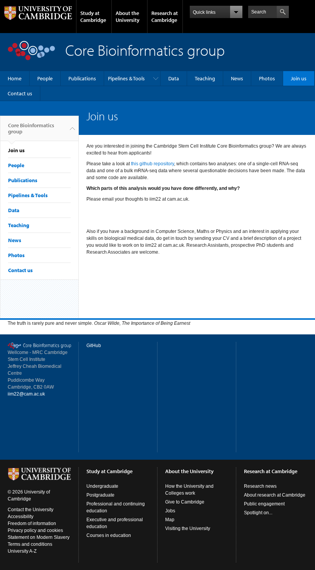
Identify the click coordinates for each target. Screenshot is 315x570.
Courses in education (108, 535)
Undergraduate (102, 486)
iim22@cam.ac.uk (26, 394)
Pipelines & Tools (126, 78)
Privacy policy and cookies (35, 530)
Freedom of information (32, 523)
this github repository (152, 163)
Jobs (170, 510)
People (45, 78)
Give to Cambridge (184, 502)
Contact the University (30, 509)
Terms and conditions (30, 544)
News (237, 78)
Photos (267, 78)
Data (173, 78)
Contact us (20, 93)
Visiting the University (187, 528)
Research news (260, 486)
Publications (82, 78)
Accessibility (20, 516)
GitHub (93, 345)
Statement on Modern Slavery (39, 537)
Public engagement (264, 504)
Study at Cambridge (93, 16)
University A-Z (22, 551)
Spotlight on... (258, 512)
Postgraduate (100, 495)
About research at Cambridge (274, 495)
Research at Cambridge (164, 16)
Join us (299, 78)
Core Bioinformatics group (31, 128)
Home (15, 78)
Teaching (205, 78)
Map (169, 519)
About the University (127, 16)
